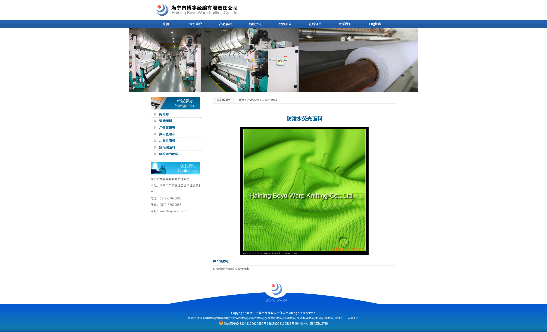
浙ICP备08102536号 (280, 323)
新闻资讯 (255, 24)
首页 (241, 100)
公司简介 (195, 24)
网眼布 (164, 114)
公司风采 (285, 24)
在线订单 (315, 24)
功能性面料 (167, 140)
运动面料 (165, 120)
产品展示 (225, 24)
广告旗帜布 (167, 127)
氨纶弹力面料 (168, 154)
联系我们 (345, 24)
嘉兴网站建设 (319, 323)
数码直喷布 (167, 134)
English (375, 24)
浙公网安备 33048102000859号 (244, 323)
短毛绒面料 (167, 147)
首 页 (165, 24)
